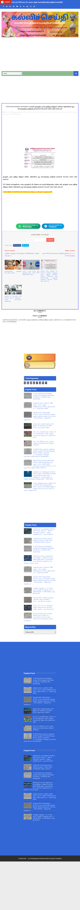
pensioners (6, 114)
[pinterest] (13, 6)
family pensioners (37, 112)
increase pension (47, 112)
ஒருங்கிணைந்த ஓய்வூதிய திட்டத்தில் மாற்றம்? (13, 272)
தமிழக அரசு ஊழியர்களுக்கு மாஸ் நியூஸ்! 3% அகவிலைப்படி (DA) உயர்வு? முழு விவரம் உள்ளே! (43, 425)
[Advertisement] (40, 54)
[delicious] (34, 6)
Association (28, 112)
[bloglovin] (17, 6)
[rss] (23, 6)
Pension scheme (72, 112)
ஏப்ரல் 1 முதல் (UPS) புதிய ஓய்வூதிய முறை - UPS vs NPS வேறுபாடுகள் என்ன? (31, 273)
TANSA (12, 114)
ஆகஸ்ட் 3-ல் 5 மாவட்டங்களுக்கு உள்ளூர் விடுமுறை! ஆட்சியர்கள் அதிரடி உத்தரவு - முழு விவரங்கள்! (43, 607)
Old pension (56, 112)
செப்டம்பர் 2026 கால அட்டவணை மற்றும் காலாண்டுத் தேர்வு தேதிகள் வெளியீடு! (43, 443)
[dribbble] (20, 6)
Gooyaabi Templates (55, 858)
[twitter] (6, 6)
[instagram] (30, 6)
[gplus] (10, 6)
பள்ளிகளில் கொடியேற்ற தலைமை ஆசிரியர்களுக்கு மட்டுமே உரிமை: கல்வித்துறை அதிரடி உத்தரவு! (43, 540)
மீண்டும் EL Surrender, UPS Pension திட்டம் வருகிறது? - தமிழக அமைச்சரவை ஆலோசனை (13, 299)
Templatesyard (34, 858)
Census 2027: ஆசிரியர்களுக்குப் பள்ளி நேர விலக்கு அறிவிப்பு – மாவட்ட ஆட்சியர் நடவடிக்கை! (43, 599)
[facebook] (3, 6)
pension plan (63, 112)
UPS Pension (17, 114)
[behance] (27, 6)
